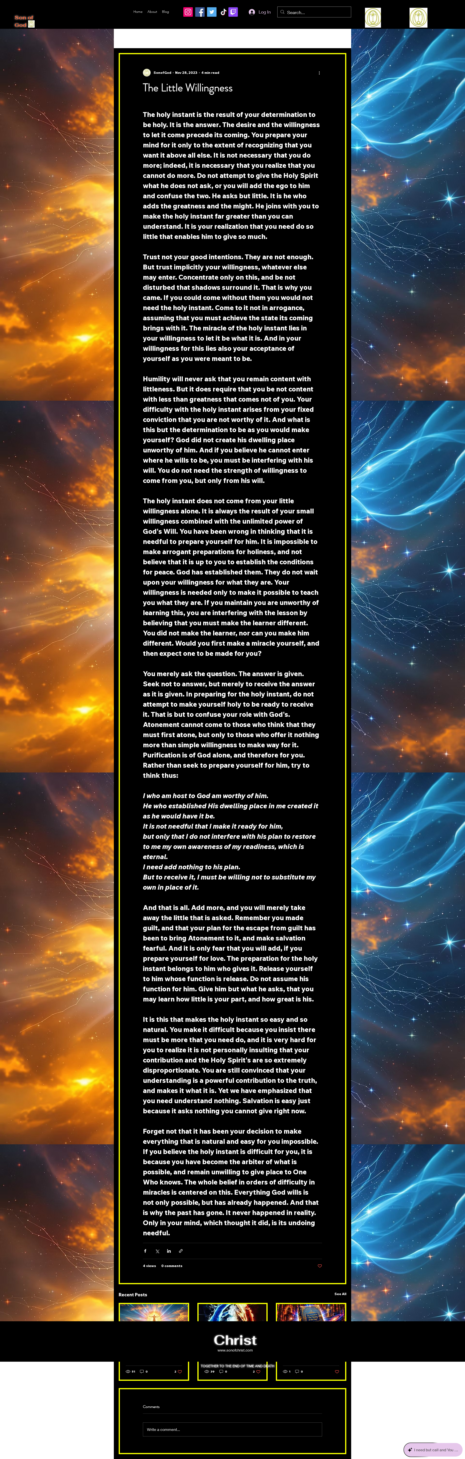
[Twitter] (212, 12)
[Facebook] (200, 12)
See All (340, 1294)
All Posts (127, 38)
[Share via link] (180, 1251)
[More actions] (319, 73)
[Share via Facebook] (145, 1251)
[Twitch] (233, 12)
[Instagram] (188, 12)
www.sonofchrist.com (235, 1350)
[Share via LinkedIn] (169, 1251)
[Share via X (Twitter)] (157, 1251)
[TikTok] (223, 12)
